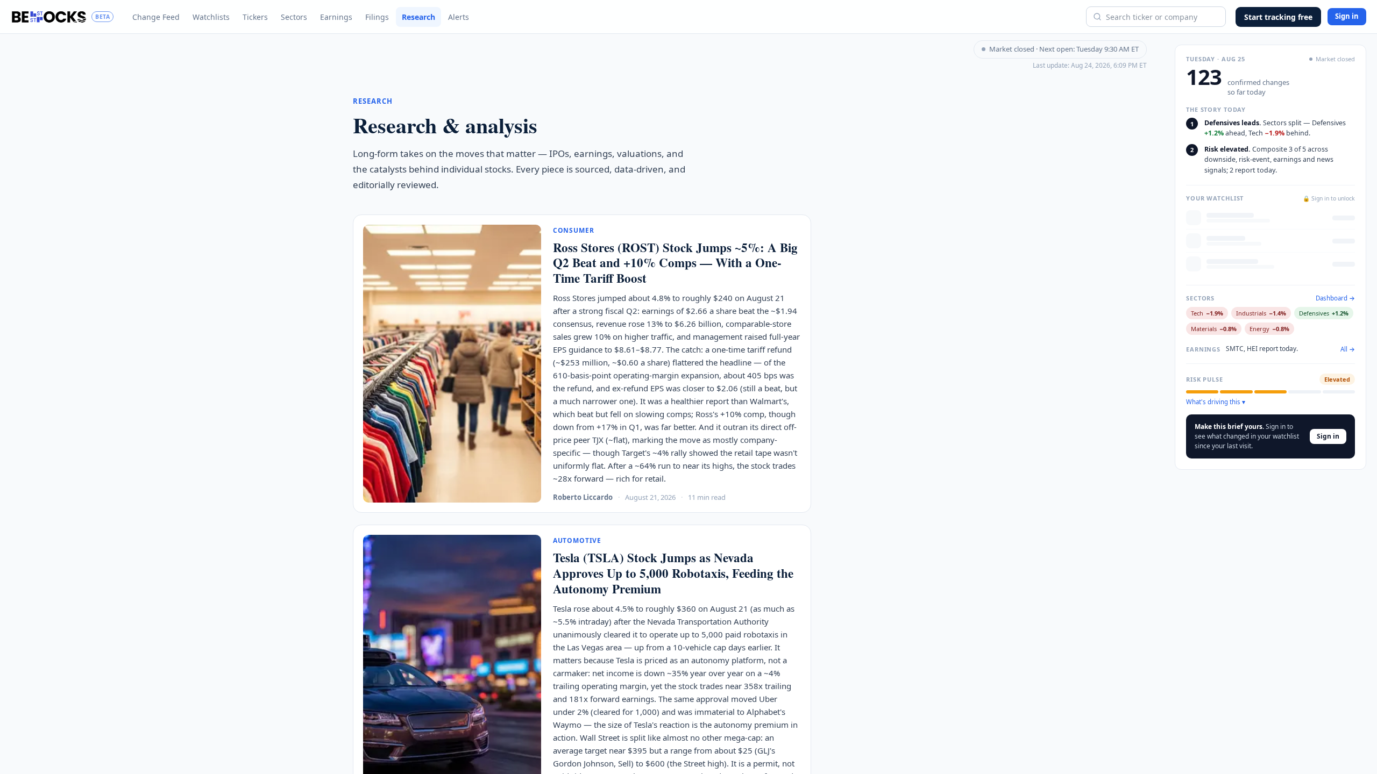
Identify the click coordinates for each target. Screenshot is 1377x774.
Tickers (255, 17)
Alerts (458, 17)
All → (1347, 349)
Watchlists (211, 17)
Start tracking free (1278, 17)
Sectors (294, 17)
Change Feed (156, 17)
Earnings (336, 17)
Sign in (1347, 16)
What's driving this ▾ (1215, 402)
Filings (377, 17)
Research (418, 17)
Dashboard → (1335, 298)
